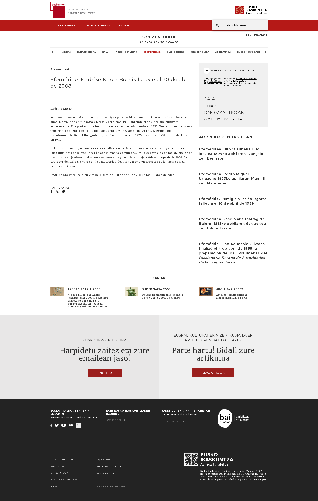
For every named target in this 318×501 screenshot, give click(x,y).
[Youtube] (63, 425)
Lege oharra (103, 459)
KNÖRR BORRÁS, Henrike (223, 119)
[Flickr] (71, 425)
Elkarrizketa (86, 52)
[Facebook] (51, 425)
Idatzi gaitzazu (171, 421)
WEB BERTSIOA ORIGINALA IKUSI (232, 70)
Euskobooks (175, 52)
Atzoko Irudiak (126, 52)
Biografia (210, 105)
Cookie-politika (105, 473)
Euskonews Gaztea (250, 52)
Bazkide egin (114, 420)
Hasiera (66, 52)
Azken (65, 25)
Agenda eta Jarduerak (64, 479)
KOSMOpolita (199, 52)
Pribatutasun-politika (109, 466)
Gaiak (105, 52)
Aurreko (97, 25)
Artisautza (223, 52)
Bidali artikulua (213, 372)
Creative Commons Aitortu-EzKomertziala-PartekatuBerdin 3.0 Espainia (240, 81)
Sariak (54, 486)
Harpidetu (125, 25)
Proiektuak (57, 466)
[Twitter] (57, 425)
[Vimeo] (78, 425)
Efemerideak (152, 52)
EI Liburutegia (59, 473)
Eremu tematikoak (62, 459)
